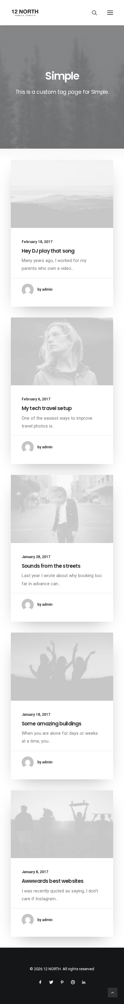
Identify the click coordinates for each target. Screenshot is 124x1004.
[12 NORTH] (25, 12)
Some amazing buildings (51, 723)
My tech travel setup (47, 408)
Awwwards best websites (52, 881)
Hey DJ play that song (48, 250)
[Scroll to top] (112, 992)
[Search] (91, 12)
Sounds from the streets (51, 566)
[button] (110, 12)
